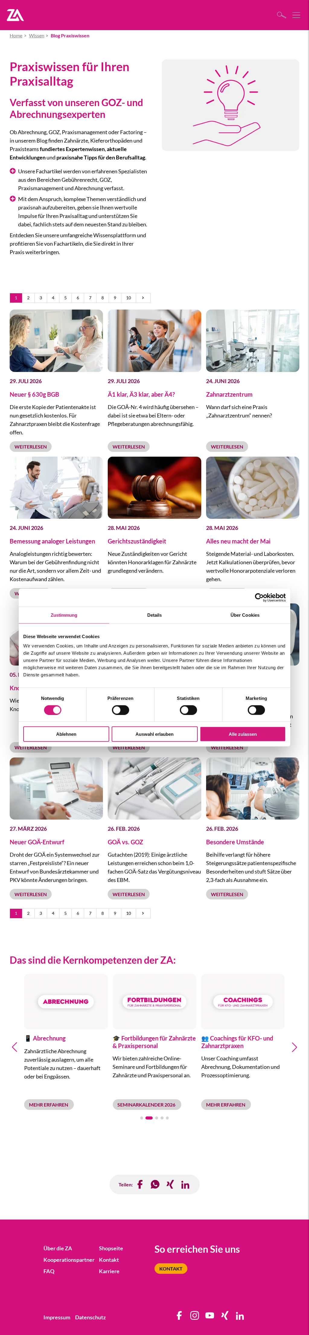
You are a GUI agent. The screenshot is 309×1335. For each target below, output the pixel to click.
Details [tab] (154, 614)
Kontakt (171, 1268)
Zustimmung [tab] (64, 614)
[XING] (170, 1184)
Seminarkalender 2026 (146, 1104)
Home (16, 35)
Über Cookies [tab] (245, 614)
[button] (141, 1117)
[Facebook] (140, 1184)
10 (128, 297)
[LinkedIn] (185, 1184)
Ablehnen (66, 734)
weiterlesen (30, 446)
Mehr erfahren (49, 1104)
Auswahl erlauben (154, 734)
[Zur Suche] (283, 15)
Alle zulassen (243, 734)
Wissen (36, 35)
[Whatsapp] (155, 1184)
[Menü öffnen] (296, 15)
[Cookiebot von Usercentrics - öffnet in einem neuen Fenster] (259, 597)
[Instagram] (195, 1317)
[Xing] (225, 1317)
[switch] (120, 710)
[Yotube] (210, 1317)
